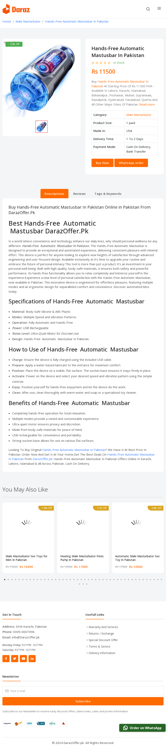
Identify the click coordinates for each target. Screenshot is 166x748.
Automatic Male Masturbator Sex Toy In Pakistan (137, 558)
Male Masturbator (138, 115)
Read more (147, 104)
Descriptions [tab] (54, 194)
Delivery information (102, 653)
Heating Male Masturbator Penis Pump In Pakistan (82, 558)
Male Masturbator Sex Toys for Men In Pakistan (26, 558)
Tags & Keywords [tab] (108, 194)
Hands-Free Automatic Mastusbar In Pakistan (73, 450)
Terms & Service (99, 646)
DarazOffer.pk (42, 459)
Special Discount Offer (103, 640)
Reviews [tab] (79, 194)
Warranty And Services (103, 627)
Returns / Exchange (101, 633)
